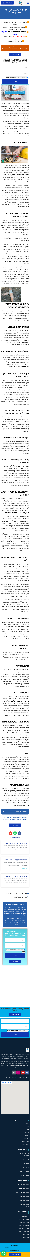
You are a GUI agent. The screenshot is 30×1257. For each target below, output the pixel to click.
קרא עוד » (24, 852)
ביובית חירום (25, 1163)
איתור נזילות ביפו (24, 1200)
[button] (3, 811)
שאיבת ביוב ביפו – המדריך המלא (16, 876)
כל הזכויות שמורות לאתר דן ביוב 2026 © (15, 1248)
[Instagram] (18, 1072)
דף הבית (26, 16)
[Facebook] (27, 1072)
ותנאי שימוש (9, 77)
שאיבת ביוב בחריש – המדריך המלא (15, 843)
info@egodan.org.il (15, 1250)
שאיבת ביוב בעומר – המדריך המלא (16, 860)
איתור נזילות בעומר (23, 1188)
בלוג (21, 16)
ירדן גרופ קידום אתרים (15, 1245)
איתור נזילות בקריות (23, 1196)
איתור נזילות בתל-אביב (22, 1192)
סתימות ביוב (25, 1167)
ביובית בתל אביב (24, 1171)
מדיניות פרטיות (15, 77)
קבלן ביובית (26, 1159)
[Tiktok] (14, 1072)
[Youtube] (23, 1072)
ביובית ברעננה (25, 1175)
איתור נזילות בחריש (23, 1184)
